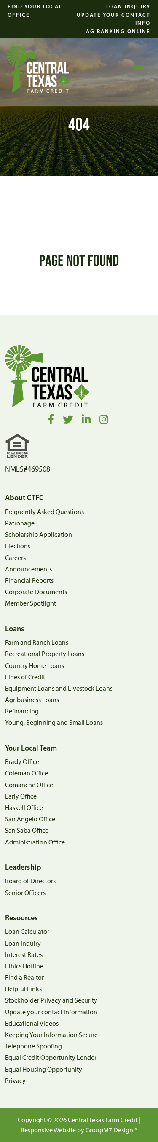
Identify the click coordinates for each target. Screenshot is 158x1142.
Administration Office (35, 842)
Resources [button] (21, 918)
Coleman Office (26, 773)
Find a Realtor (24, 977)
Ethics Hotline (24, 966)
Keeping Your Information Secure (51, 1035)
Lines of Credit (25, 677)
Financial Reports (29, 580)
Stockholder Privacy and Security (51, 1000)
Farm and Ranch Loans (36, 642)
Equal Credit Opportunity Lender (50, 1058)
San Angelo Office (30, 819)
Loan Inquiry (128, 6)
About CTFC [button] (24, 497)
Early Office (21, 796)
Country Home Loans (34, 666)
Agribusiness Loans (32, 700)
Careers (15, 558)
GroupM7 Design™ (111, 1130)
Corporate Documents (36, 592)
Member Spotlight (30, 603)
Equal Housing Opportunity (43, 1069)
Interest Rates (24, 955)
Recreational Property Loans (44, 654)
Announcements (28, 569)
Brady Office (22, 762)
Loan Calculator (27, 932)
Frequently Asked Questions (44, 512)
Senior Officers (25, 893)
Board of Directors (30, 881)
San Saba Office (26, 830)
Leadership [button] (23, 867)
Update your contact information (51, 1012)
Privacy (15, 1081)
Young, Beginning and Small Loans (54, 722)
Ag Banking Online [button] (118, 31)
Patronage (20, 523)
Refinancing (22, 711)
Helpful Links (23, 989)
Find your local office (35, 10)
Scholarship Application (38, 535)
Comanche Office (29, 785)
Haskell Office (24, 808)
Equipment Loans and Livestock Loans (58, 688)
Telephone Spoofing (33, 1046)
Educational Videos (32, 1023)
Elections (17, 546)
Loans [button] (14, 629)
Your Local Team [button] (31, 748)
